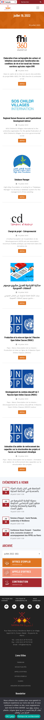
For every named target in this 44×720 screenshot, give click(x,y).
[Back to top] (34, 712)
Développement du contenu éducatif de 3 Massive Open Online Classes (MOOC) (22, 393)
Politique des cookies (7, 599)
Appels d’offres (21, 671)
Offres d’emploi (21, 676)
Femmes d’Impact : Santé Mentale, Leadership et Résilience (23, 519)
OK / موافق (10, 716)
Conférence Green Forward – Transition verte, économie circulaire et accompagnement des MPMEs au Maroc (25, 533)
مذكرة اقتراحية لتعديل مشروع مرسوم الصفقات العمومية (22, 286)
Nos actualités (20, 667)
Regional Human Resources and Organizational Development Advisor (22, 119)
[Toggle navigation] (37, 7)
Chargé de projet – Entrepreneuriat (22, 231)
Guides (20, 681)
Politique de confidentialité (21, 599)
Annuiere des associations (21, 685)
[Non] (41, 708)
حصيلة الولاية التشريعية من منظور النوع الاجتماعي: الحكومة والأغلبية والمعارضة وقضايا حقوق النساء (25, 504)
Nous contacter (37, 599)
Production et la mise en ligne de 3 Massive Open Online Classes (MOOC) (22, 339)
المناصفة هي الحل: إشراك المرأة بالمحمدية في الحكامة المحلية (25, 489)
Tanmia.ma (20, 662)
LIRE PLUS (22, 84)
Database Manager (22, 179)
